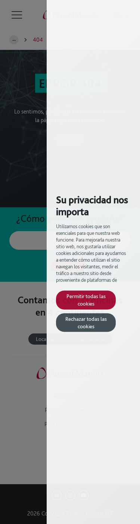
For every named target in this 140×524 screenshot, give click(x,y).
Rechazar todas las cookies (86, 322)
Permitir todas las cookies (86, 300)
